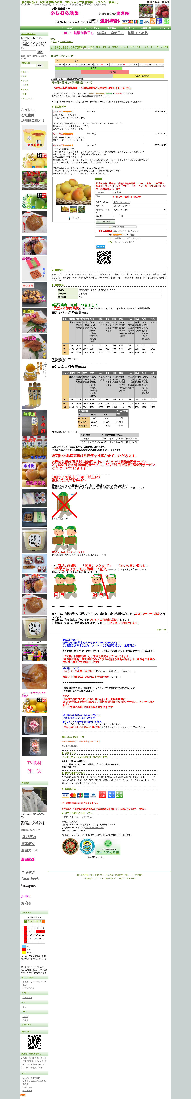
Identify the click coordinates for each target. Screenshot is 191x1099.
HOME (52, 39)
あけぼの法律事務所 (31, 1078)
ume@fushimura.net (94, 827)
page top (161, 630)
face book (30, 879)
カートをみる (67, 28)
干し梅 (25, 81)
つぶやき (28, 872)
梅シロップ (27, 98)
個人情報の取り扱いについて (89, 875)
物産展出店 (27, 998)
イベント (25, 993)
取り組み (29, 837)
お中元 (25, 1016)
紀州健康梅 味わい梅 (32, 1061)
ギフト (24, 1012)
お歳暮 (26, 903)
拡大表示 (76, 218)
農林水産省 (27, 1090)
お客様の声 (146, 28)
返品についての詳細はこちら (125, 231)
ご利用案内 (111, 28)
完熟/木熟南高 (66, 42)
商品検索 (26, 63)
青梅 (24, 76)
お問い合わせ (128, 28)
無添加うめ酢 (138, 33)
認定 (23, 1002)
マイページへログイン (89, 28)
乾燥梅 (25, 85)
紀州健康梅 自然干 (37, 1058)
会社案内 (138, 875)
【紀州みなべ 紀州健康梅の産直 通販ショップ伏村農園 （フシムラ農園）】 (70, 2)
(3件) (132, 234)
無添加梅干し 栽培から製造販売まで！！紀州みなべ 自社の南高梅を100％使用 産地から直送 (63, 5)
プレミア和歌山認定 (70, 746)
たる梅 (24, 1058)
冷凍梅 (25, 89)
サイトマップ (163, 28)
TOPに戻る (99, 857)
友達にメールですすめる (123, 242)
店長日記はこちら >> (30, 830)
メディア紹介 (27, 977)
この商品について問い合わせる (126, 238)
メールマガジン (28, 34)
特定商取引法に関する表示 (118, 875)
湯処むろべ (27, 1087)
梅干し (25, 72)
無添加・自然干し (110, 33)
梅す (24, 94)
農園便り (28, 844)
